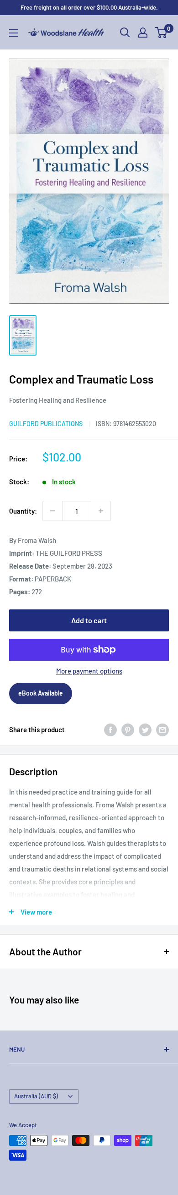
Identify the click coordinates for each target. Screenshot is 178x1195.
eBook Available (40, 693)
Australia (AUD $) (36, 1096)
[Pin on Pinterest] (127, 729)
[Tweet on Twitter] (145, 729)
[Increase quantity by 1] (100, 511)
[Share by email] (162, 729)
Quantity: (23, 511)
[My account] (142, 32)
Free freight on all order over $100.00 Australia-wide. (89, 7)
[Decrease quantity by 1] (52, 511)
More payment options (89, 671)
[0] (161, 32)
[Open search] (125, 32)
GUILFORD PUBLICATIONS (46, 424)
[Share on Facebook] (110, 729)
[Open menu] (13, 33)
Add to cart (89, 620)
